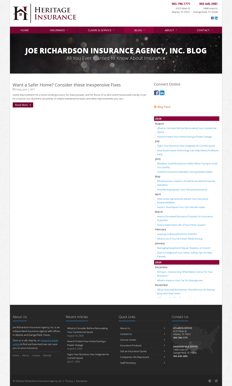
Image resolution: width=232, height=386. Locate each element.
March (159, 211)
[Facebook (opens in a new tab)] (212, 18)
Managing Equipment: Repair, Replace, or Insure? (184, 248)
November (161, 285)
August (159, 123)
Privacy (69, 381)
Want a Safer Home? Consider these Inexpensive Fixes (67, 85)
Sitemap (47, 355)
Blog (140, 30)
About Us (125, 328)
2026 (158, 118)
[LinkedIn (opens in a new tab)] (216, 18)
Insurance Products (131, 345)
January (160, 243)
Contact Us (126, 334)
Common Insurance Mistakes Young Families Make (185, 171)
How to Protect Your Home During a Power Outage (184, 136)
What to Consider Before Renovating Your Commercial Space (87, 332)
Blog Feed (164, 107)
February (160, 229)
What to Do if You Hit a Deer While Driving (179, 238)
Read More (22, 105)
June (158, 159)
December (161, 267)
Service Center (128, 339)
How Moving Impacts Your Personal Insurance (182, 189)
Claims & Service (101, 30)
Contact (205, 30)
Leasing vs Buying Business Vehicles (177, 234)
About (171, 30)
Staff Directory (128, 362)
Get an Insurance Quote (133, 351)
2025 (158, 262)
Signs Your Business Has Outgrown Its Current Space (186, 145)
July (157, 141)
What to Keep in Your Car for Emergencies (180, 280)
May (157, 176)
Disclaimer (82, 381)
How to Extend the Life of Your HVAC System (181, 225)
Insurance (59, 30)
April (158, 194)
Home (24, 30)
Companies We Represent (134, 357)
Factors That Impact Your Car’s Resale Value (181, 207)
